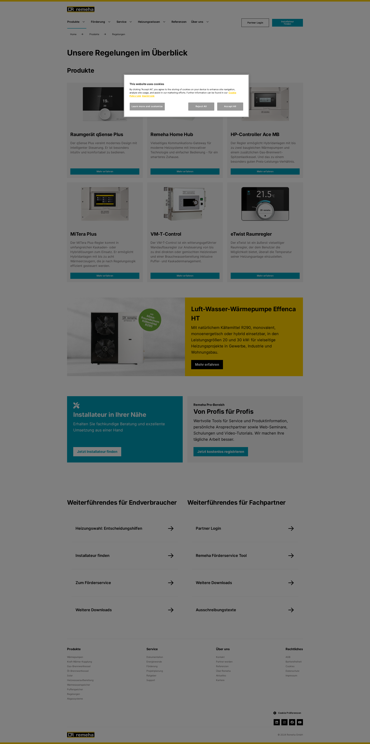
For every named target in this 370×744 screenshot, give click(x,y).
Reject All (201, 106)
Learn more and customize (147, 106)
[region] (186, 95)
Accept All (230, 106)
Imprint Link (148, 96)
